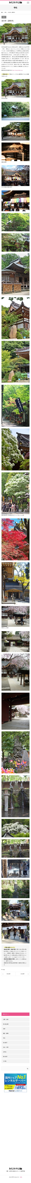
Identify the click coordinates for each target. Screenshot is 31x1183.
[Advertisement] (15, 994)
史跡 (4, 1028)
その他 (4, 1061)
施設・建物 (5, 1033)
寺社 (4, 17)
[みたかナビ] (15, 1169)
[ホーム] (2, 12)
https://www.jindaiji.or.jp (17, 70)
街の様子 (5, 1042)
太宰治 (4, 1051)
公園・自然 (5, 1019)
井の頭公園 (5, 1024)
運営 (21, 1177)
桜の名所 (5, 1056)
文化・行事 (5, 1047)
